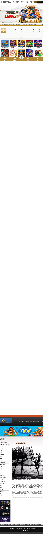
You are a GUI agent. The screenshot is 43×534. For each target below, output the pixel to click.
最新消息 (16, 528)
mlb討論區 (2, 468)
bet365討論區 (31, 421)
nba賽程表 (2, 479)
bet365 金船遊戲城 (17, 485)
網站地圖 (33, 528)
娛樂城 (1, 456)
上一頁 (14, 501)
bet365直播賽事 (36, 421)
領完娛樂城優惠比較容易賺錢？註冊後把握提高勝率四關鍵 (21, 479)
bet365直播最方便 (3, 442)
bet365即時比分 (26, 421)
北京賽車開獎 (2, 464)
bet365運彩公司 (21, 421)
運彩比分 (1, 487)
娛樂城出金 (2, 491)
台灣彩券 (1, 466)
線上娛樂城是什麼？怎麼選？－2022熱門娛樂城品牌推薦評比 (22, 495)
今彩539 (1, 489)
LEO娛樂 (1, 452)
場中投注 (1, 485)
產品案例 (20, 528)
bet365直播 (31, 486)
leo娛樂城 (2, 454)
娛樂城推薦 (2, 483)
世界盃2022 (2, 495)
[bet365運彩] (6, 420)
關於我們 (12, 528)
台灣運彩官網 (2, 475)
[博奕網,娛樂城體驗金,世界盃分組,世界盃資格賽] (5, 502)
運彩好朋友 (2, 473)
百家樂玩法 (38, 486)
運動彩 (1, 493)
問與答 (24, 528)
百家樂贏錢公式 (3, 477)
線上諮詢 (28, 528)
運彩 (1, 458)
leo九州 (1, 448)
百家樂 (1, 450)
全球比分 (1, 460)
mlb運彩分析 (2, 481)
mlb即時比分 (2, 462)
